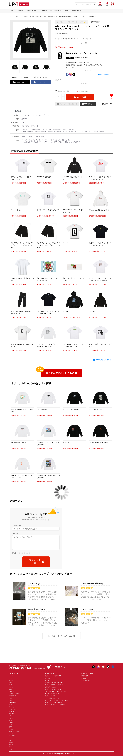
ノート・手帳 (12, 709)
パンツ (10, 684)
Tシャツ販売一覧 (40, 16)
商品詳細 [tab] (18, 111)
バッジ (10, 704)
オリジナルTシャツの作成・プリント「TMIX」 (57, 700)
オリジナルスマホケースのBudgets (54, 684)
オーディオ (11, 722)
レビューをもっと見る (60, 636)
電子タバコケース (13, 727)
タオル (10, 689)
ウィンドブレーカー (14, 736)
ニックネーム (17, 525)
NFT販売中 (96, 22)
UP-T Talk (47, 678)
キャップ (11, 729)
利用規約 (83, 678)
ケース (10, 724)
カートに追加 (81, 97)
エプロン (11, 733)
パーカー (20, 10)
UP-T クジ (47, 680)
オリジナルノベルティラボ (52, 693)
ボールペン (11, 707)
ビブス (10, 747)
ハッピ (10, 740)
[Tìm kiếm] (94, 4)
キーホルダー (12, 702)
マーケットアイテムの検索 (27, 16)
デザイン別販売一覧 (52, 16)
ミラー (10, 716)
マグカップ (11, 700)
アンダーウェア (13, 738)
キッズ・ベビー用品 (14, 731)
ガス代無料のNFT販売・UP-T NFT (54, 682)
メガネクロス (12, 711)
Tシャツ (11, 10)
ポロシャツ (11, 680)
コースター (11, 720)
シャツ (10, 682)
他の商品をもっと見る (103, 359)
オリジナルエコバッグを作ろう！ (53, 702)
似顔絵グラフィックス (50, 687)
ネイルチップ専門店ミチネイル (53, 689)
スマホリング (12, 696)
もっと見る (84, 43)
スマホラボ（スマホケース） (52, 698)
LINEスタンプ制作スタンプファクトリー (55, 691)
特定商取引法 (84, 676)
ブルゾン (11, 744)
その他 (10, 749)
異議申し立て (108, 104)
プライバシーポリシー (87, 680)
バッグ (66, 10)
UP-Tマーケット (14, 16)
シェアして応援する (42, 82)
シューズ (11, 718)
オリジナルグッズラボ (50, 696)
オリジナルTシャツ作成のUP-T (53, 676)
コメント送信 (35, 561)
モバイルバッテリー (14, 693)
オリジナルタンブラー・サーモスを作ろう (56, 704)
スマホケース (12, 691)
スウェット (11, 687)
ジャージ (11, 742)
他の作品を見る (105, 74)
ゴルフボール (12, 713)
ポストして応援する (21, 82)
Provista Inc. (82, 57)
